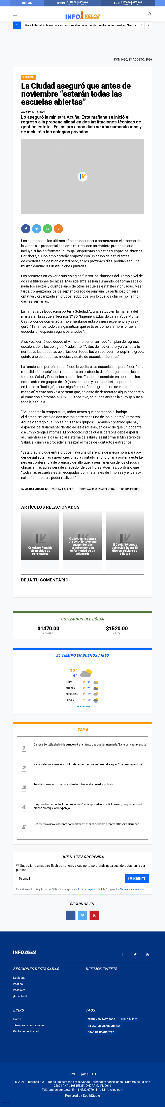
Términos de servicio (131, 889)
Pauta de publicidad (26, 1031)
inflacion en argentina (104, 1025)
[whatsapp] (47, 228)
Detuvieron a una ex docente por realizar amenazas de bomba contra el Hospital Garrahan (86, 824)
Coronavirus (129, 489)
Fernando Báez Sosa (101, 1019)
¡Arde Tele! (20, 996)
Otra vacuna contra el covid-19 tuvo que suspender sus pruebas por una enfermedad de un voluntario (82, 546)
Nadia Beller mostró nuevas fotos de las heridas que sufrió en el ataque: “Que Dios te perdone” (88, 764)
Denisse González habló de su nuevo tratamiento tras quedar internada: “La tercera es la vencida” (90, 744)
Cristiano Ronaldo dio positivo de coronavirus (40, 551)
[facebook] (25, 228)
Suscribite (137, 878)
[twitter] (36, 228)
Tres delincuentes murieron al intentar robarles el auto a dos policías (73, 784)
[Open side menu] (15, 14)
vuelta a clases (62, 489)
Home (17, 1019)
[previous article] (148, 25)
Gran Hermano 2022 (101, 1032)
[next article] (141, 25)
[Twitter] (82, 915)
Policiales (19, 990)
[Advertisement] (82, 43)
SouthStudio (91, 1096)
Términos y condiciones (29, 1025)
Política (18, 984)
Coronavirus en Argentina (97, 489)
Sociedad (28, 77)
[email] (58, 228)
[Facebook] (70, 915)
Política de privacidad (90, 889)
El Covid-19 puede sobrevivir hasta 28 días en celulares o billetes (125, 549)
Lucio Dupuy (129, 1019)
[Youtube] (94, 915)
